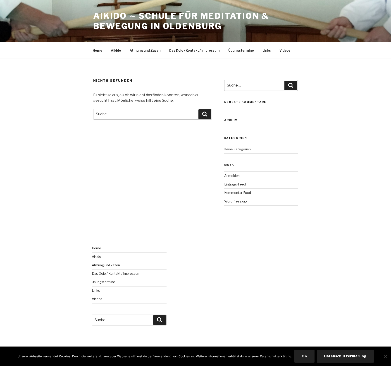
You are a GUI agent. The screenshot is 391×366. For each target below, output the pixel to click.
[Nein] (385, 356)
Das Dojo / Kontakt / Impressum (194, 50)
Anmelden (232, 176)
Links (266, 50)
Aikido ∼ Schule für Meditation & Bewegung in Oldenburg (181, 21)
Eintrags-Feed (235, 184)
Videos (285, 50)
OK (304, 356)
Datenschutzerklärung (345, 356)
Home (97, 50)
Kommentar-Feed (237, 193)
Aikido (116, 50)
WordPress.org (235, 201)
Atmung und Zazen (145, 50)
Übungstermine (241, 50)
